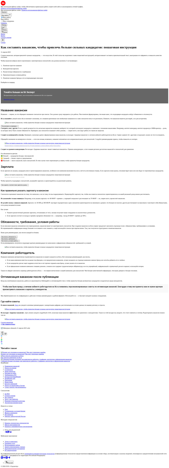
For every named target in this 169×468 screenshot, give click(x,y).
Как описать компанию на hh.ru (11, 357)
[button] (3, 34)
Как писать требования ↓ (9, 239)
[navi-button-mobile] (3, 40)
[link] (4, 29)
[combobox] (9, 462)
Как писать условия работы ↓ (10, 241)
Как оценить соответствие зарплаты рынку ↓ (15, 185)
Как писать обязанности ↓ (9, 237)
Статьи (3, 42)
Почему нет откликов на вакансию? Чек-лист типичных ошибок (22, 354)
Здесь (16, 305)
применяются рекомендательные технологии (40, 454)
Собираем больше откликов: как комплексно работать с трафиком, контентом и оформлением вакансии (35, 361)
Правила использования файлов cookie (34, 10)
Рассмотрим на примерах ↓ (10, 126)
